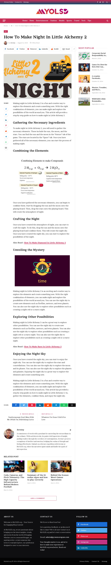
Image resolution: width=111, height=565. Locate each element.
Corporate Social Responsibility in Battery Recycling (99, 54)
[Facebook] (6, 109)
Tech (83, 20)
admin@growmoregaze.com (57, 537)
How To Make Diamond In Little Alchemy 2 (45, 243)
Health (61, 20)
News (32, 20)
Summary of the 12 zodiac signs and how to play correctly (37, 477)
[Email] (6, 147)
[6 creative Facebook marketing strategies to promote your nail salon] (84, 79)
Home (24, 20)
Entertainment (42, 20)
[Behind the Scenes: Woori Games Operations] (61, 466)
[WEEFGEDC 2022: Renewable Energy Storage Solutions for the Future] (84, 102)
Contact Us (18, 2)
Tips (89, 20)
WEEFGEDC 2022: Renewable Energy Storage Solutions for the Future (99, 100)
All (6, 31)
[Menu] (4, 21)
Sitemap (26, 2)
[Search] (107, 21)
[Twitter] (6, 114)
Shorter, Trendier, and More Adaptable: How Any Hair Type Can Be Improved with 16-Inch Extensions (99, 89)
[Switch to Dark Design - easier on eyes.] (107, 2)
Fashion (53, 20)
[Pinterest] (6, 125)
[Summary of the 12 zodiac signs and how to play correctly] (37, 466)
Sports (69, 20)
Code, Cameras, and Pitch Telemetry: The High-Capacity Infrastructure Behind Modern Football (14, 481)
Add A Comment (37, 498)
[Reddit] (6, 131)
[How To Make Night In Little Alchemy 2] (37, 76)
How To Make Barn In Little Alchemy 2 (42, 347)
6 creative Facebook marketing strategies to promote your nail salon (99, 77)
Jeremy (12, 43)
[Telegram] (6, 136)
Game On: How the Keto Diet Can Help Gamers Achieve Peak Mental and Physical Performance (99, 66)
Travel (76, 20)
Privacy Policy (8, 2)
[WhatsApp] (6, 142)
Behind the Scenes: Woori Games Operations (60, 477)
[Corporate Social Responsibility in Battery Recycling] (84, 56)
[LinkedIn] (6, 120)
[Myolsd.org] (52, 11)
